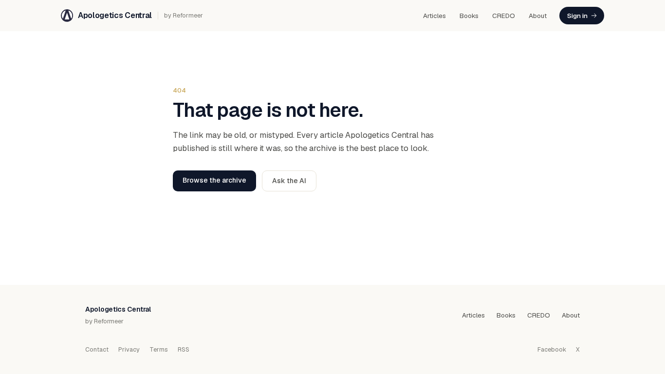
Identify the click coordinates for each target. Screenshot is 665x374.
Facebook (551, 349)
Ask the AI (289, 180)
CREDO (503, 15)
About (538, 15)
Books (469, 15)
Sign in (577, 15)
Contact (97, 349)
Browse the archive (214, 180)
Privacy (129, 349)
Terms (158, 349)
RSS (183, 349)
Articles (434, 15)
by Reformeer (183, 15)
